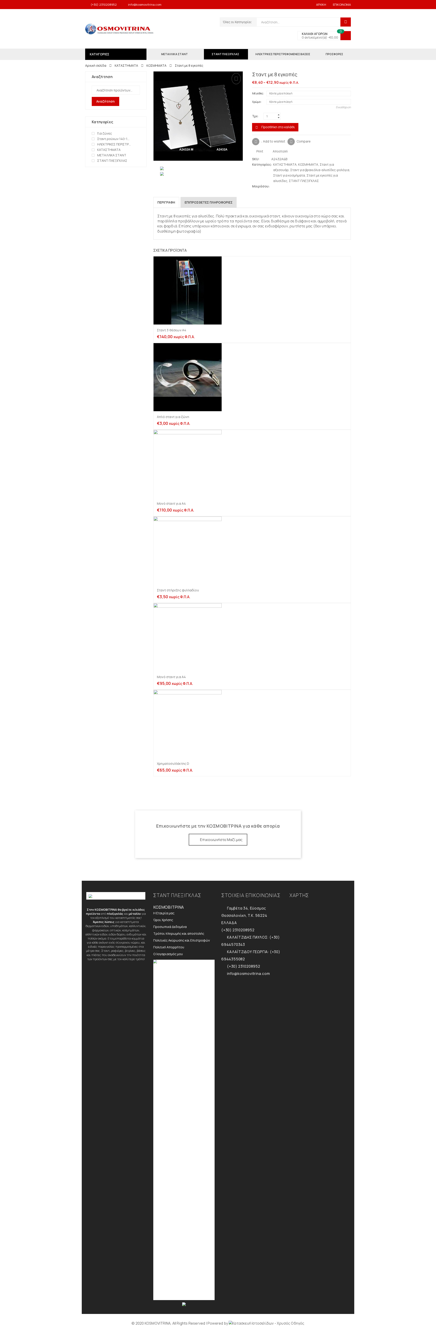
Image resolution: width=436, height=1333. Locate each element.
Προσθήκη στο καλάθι (278, 127)
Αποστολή (280, 151)
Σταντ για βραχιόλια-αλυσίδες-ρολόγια (319, 170)
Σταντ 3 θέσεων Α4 (171, 330)
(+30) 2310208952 (104, 4)
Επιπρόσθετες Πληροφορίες (209, 202)
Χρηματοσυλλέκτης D (173, 763)
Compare (304, 141)
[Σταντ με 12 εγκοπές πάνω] (341, 75)
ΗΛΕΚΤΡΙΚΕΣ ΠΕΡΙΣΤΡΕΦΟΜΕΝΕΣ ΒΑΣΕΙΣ (114, 144)
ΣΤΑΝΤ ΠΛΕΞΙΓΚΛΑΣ (304, 181)
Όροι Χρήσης (163, 920)
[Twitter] (273, 186)
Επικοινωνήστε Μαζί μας (221, 839)
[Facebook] (278, 186)
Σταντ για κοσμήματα (289, 175)
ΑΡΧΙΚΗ (321, 4)
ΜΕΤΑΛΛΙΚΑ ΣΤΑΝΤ (111, 155)
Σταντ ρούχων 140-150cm (114, 139)
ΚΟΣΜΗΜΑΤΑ (156, 65)
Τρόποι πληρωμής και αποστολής (178, 933)
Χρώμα (256, 102)
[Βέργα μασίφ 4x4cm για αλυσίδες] (349, 75)
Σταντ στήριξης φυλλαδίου (178, 590)
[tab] (166, 202)
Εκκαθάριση (343, 107)
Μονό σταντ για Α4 (171, 503)
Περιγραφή (166, 202)
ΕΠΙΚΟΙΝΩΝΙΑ (342, 4)
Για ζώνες (104, 133)
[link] (266, 1323)
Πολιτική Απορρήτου (168, 947)
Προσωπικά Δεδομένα (170, 927)
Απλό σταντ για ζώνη (173, 417)
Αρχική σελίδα (95, 65)
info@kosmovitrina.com (144, 4)
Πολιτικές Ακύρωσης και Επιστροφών (181, 940)
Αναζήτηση (105, 101)
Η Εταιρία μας (163, 913)
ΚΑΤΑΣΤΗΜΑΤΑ (126, 65)
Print (259, 151)
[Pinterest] (282, 186)
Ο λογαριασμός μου (168, 954)
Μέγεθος (257, 93)
